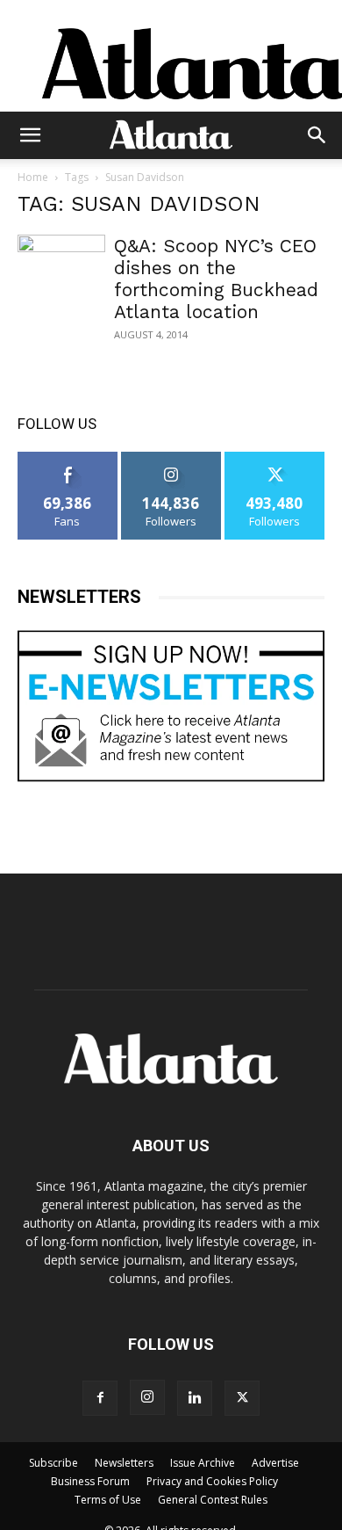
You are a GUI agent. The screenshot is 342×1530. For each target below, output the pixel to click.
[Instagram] (147, 1397)
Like (68, 458)
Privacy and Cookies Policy (212, 1481)
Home (33, 177)
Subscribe (53, 1462)
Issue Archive (202, 1462)
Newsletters (124, 1462)
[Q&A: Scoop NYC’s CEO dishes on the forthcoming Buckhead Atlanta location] (61, 300)
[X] (242, 1398)
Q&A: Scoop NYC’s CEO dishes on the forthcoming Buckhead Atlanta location (216, 279)
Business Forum (90, 1481)
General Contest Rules (212, 1499)
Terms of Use (108, 1499)
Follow (171, 458)
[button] (30, 135)
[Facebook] (100, 1398)
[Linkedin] (194, 1398)
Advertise (275, 1462)
